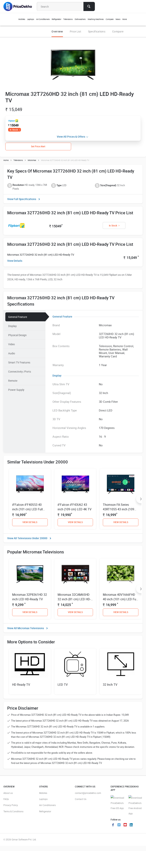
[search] (89, 6)
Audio (11, 353)
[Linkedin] (131, 825)
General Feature (17, 317)
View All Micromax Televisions (25, 628)
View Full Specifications (21, 199)
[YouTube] (125, 825)
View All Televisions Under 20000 (27, 538)
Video (11, 344)
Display (12, 326)
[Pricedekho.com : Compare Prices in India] (20, 6)
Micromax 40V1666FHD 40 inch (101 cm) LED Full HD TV (120, 599)
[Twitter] (119, 825)
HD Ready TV (21, 684)
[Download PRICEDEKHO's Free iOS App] (118, 803)
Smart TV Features (19, 362)
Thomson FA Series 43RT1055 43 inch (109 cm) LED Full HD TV (118, 509)
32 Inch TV (110, 684)
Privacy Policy (10, 805)
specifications (96, 31)
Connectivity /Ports (19, 371)
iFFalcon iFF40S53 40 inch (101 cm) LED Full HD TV (27, 509)
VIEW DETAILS (29, 522)
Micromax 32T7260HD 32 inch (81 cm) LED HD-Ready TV (40, 254)
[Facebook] (113, 825)
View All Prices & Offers (71, 136)
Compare (117, 31)
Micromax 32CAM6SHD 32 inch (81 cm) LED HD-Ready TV (74, 599)
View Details (14, 260)
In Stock (14, 129)
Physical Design (17, 335)
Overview (57, 31)
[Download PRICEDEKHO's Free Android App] (136, 805)
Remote (12, 380)
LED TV (63, 684)
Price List (75, 31)
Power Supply (16, 390)
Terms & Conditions (13, 811)
